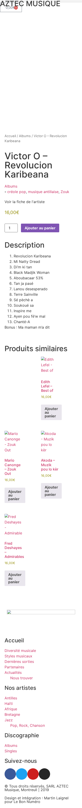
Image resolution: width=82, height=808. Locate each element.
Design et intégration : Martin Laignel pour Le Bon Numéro (37, 800)
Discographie (22, 735)
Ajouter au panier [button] (51, 412)
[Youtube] (33, 774)
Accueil (10, 136)
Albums (25, 136)
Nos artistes (20, 688)
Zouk (65, 191)
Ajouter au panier (40, 228)
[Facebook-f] (10, 774)
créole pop (16, 191)
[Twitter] (21, 774)
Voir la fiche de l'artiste (25, 201)
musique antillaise (43, 191)
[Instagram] (44, 774)
